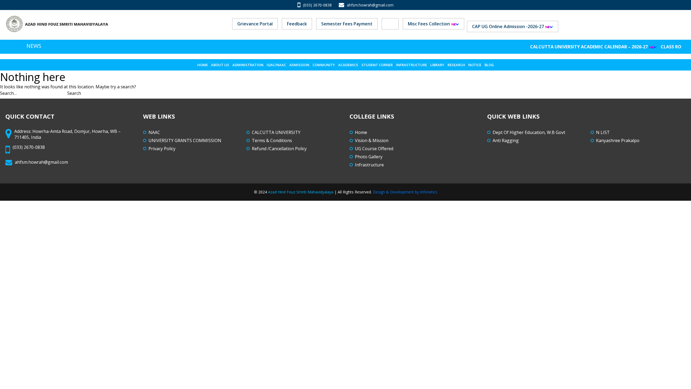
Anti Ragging (506, 140)
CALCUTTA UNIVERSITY (276, 132)
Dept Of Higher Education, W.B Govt (529, 132)
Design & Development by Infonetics (405, 191)
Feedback (297, 24)
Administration (247, 64)
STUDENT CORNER (377, 64)
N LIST (603, 132)
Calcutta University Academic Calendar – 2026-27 (582, 47)
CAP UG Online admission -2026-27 (508, 26)
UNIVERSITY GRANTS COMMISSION (184, 140)
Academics (348, 64)
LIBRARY (437, 64)
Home (202, 64)
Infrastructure (411, 64)
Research (456, 64)
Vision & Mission (371, 140)
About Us (220, 64)
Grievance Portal (255, 24)
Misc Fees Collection (429, 24)
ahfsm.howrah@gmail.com (370, 5)
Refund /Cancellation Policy (279, 149)
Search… (8, 93)
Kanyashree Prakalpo (617, 140)
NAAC (154, 132)
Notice (474, 64)
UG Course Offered (374, 149)
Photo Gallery (368, 157)
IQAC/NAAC (276, 64)
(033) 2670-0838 (317, 5)
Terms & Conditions (272, 140)
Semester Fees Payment (346, 24)
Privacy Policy (161, 149)
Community (324, 64)
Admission (299, 64)
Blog (489, 64)
